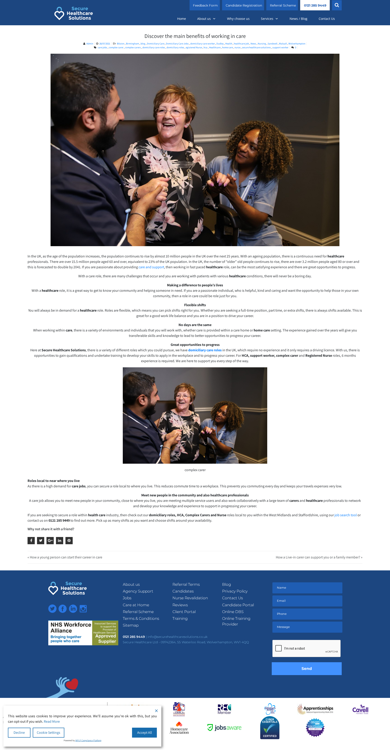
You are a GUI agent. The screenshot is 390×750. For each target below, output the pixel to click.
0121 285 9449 (315, 5)
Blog (226, 584)
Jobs (127, 598)
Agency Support (138, 591)
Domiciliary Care (156, 43)
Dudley (220, 43)
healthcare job (241, 43)
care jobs (102, 47)
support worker (280, 47)
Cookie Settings (48, 732)
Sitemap (131, 625)
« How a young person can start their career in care (65, 557)
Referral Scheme (283, 5)
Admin (89, 43)
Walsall (283, 43)
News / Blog (298, 18)
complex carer (116, 47)
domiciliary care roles (153, 47)
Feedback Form (205, 5)
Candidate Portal (238, 605)
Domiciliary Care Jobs (177, 43)
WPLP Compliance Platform (88, 740)
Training (180, 618)
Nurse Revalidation (190, 598)
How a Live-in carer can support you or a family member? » (319, 557)
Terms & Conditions (141, 618)
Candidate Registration (244, 5)
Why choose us (238, 18)
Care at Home (136, 605)
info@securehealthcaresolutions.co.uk (177, 637)
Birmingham (132, 43)
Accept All (144, 732)
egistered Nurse (194, 47)
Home (181, 18)
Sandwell (273, 43)
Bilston (121, 43)
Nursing (262, 43)
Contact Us (327, 18)
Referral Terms (186, 584)
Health (229, 43)
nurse (237, 47)
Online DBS (233, 611)
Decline (19, 732)
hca (205, 47)
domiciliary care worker (202, 43)
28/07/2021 (104, 43)
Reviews (180, 605)
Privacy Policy (235, 591)
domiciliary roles (175, 47)
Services (267, 18)
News (254, 43)
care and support (151, 267)
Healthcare (215, 47)
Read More (52, 721)
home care (227, 47)
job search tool (345, 515)
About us (204, 18)
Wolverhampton (296, 43)
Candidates (183, 591)
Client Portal (184, 611)
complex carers (133, 47)
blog (143, 43)
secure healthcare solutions (256, 47)
